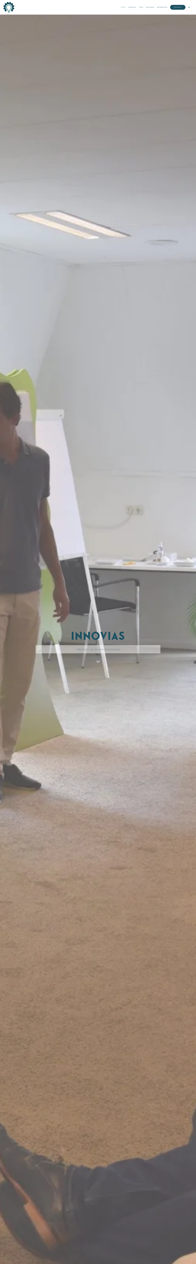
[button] (189, 7)
